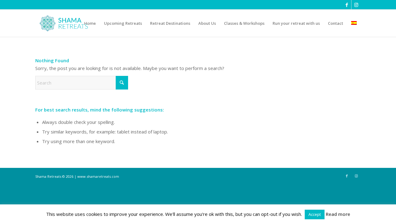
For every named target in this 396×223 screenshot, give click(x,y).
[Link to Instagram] (356, 4)
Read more (338, 214)
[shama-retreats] (65, 23)
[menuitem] (90, 23)
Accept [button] (314, 214)
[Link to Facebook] (346, 4)
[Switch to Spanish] (354, 23)
